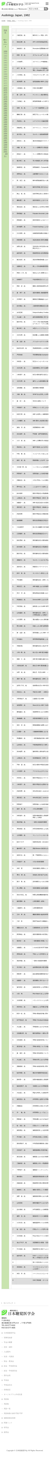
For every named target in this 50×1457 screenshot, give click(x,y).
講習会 (6, 1432)
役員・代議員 (9, 1356)
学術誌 (6, 1380)
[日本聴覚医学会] (20, 4)
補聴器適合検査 (10, 1418)
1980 (5, 101)
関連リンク (14, 9)
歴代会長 (7, 1375)
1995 (5, 136)
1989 (5, 122)
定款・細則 (8, 1347)
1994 (5, 133)
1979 (5, 99)
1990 (5, 124)
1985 (5, 113)
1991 (5, 127)
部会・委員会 (9, 1361)
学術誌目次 (8, 1385)
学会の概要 (8, 1342)
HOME (5, 9)
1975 (5, 90)
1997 (5, 140)
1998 (5, 142)
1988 (5, 120)
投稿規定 (7, 1390)
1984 (5, 110)
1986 (5, 115)
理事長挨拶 (8, 1338)
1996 (5, 138)
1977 (5, 95)
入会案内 (7, 1352)
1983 (5, 108)
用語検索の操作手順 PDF (13, 1413)
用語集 (6, 1399)
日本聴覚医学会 (10, 1333)
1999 (5, 145)
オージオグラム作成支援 (13, 1394)
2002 (5, 151)
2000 (5, 147)
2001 (5, 149)
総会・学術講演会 (10, 1366)
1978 (5, 97)
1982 (5, 106)
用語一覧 (7, 1409)
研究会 (6, 1427)
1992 (5, 129)
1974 (5, 88)
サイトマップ (8, 1303)
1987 (5, 117)
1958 (5, 51)
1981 (5, 104)
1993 (5, 131)
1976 (5, 92)
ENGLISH (23, 9)
